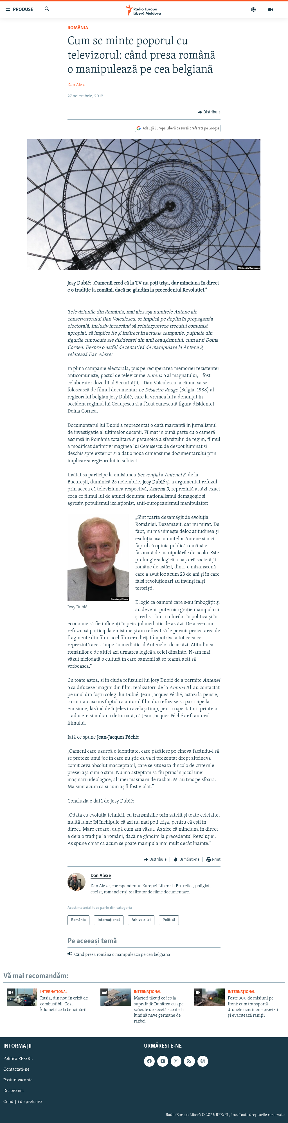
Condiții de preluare (22, 1102)
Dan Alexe (77, 85)
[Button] (209, 112)
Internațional (54, 992)
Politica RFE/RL (18, 1059)
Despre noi (13, 1091)
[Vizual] (270, 10)
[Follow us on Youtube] (162, 1061)
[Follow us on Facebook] (149, 1061)
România (78, 28)
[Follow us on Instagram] (176, 1061)
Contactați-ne (16, 1070)
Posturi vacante (18, 1080)
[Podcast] (253, 10)
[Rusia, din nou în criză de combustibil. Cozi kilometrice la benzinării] (22, 997)
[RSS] (189, 1061)
